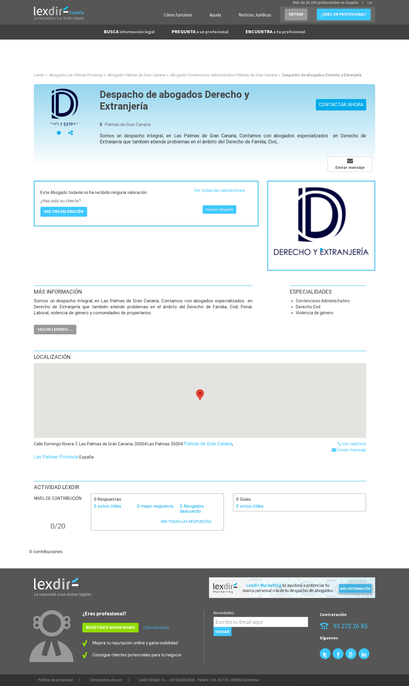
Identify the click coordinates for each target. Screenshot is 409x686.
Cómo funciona (178, 15)
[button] (200, 394)
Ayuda (215, 15)
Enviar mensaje (351, 449)
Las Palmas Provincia (56, 457)
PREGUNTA (200, 31)
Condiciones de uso (106, 680)
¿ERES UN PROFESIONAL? (343, 14)
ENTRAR (296, 14)
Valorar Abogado (219, 209)
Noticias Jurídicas (255, 15)
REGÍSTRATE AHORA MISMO (110, 627)
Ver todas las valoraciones (219, 190)
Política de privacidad (55, 680)
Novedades (223, 612)
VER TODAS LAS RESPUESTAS (186, 521)
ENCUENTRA (275, 31)
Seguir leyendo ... (55, 329)
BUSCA (129, 31)
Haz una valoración (64, 211)
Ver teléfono (353, 443)
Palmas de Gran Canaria (208, 444)
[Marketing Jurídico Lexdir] (292, 587)
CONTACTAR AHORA (341, 104)
